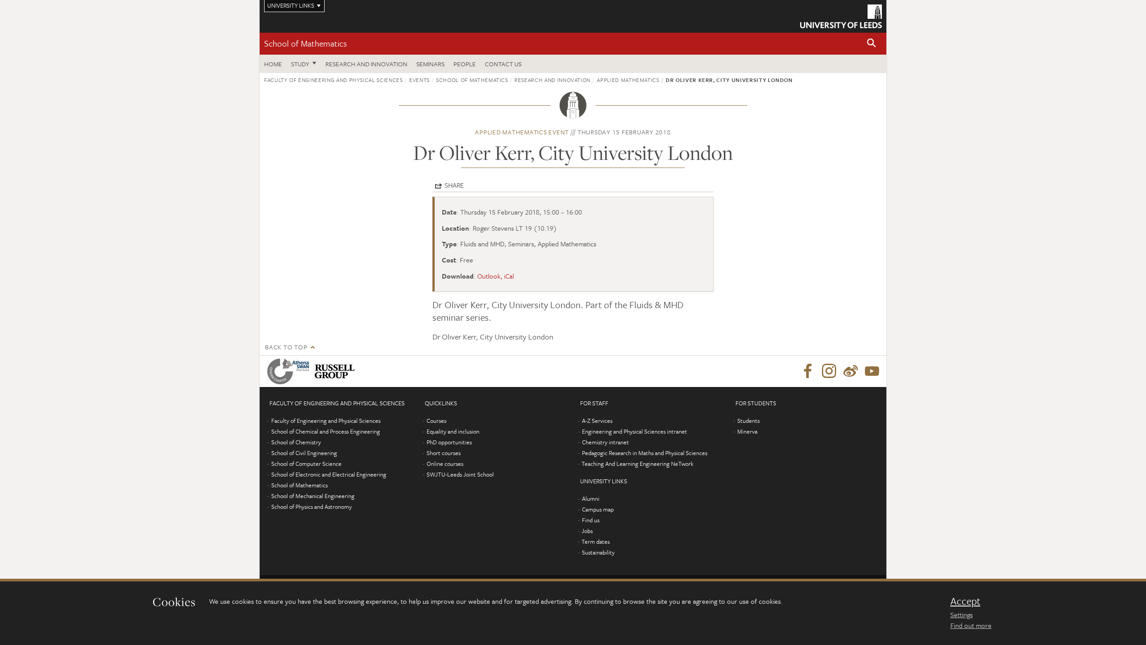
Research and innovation (552, 80)
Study (300, 64)
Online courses (445, 463)
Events (419, 80)
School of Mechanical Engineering (313, 495)
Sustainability (598, 552)
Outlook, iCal (495, 276)
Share (454, 185)
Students (748, 420)
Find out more (971, 625)
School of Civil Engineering (304, 452)
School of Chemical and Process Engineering (325, 431)
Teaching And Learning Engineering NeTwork (637, 463)
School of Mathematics (305, 43)
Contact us (503, 64)
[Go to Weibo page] (850, 371)
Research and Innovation (366, 64)
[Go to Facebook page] (807, 371)
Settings (961, 614)
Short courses (444, 452)
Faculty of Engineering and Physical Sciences (333, 80)
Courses (436, 420)
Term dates (596, 541)
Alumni (590, 498)
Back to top (286, 347)
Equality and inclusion (453, 431)
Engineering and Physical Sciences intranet (634, 431)
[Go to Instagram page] (829, 371)
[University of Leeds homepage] (841, 16)
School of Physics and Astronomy (311, 506)
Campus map (598, 509)
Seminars (430, 64)
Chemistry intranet (605, 442)
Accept (965, 601)
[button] (871, 43)
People (464, 64)
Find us (590, 520)
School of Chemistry (296, 442)
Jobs (587, 530)
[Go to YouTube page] (872, 371)
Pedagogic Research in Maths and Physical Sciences (644, 452)
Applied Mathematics (628, 80)
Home (273, 64)
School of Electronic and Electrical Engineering (328, 474)
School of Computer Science (306, 463)
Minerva (747, 431)
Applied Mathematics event (522, 132)
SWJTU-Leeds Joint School (460, 474)
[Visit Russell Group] (336, 371)
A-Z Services (597, 420)
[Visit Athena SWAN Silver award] (290, 371)
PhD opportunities (449, 442)
